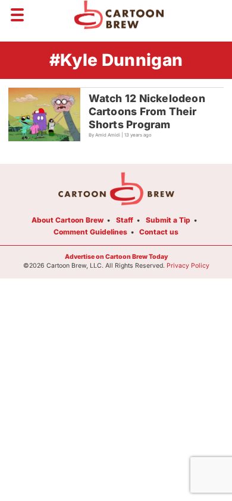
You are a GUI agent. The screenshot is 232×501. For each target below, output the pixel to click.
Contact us (158, 231)
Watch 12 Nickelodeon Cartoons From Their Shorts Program (147, 111)
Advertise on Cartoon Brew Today (116, 257)
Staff (124, 219)
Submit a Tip (168, 219)
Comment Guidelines (90, 231)
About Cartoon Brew (68, 219)
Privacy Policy (188, 265)
